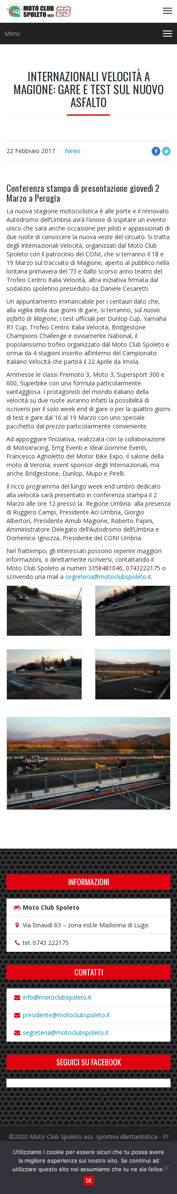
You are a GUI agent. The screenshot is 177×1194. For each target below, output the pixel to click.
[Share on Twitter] (166, 151)
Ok (89, 1180)
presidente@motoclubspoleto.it (66, 1015)
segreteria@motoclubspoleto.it (108, 576)
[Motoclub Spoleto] (38, 11)
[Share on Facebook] (156, 151)
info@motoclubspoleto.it (57, 997)
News (73, 151)
